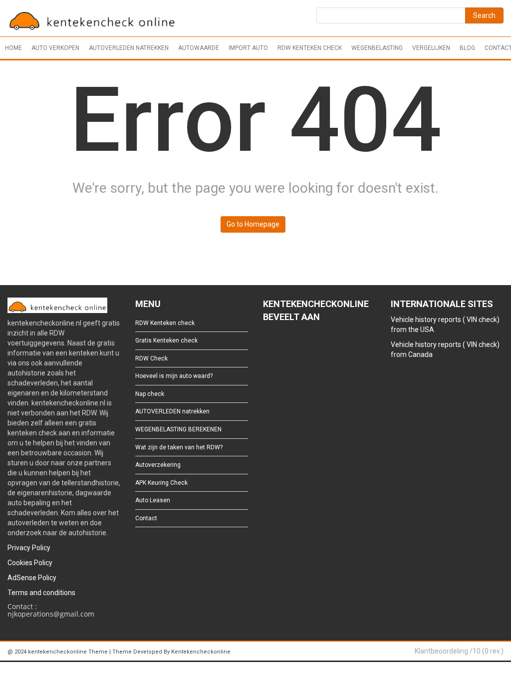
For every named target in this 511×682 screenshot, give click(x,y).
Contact (146, 518)
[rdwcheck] (92, 19)
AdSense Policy (31, 578)
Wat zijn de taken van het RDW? (179, 447)
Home (13, 47)
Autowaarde (198, 47)
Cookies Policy (29, 563)
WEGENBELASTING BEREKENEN (178, 429)
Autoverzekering (158, 464)
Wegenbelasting (377, 47)
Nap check (149, 393)
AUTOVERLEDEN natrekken (129, 47)
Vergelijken (431, 47)
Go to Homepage (253, 224)
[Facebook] (267, 344)
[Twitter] (283, 344)
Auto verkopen (55, 47)
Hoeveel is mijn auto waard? (174, 375)
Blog (467, 47)
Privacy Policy (28, 548)
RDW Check (151, 358)
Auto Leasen (152, 500)
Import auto (248, 47)
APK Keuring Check (161, 482)
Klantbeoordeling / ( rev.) (459, 651)
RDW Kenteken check (309, 47)
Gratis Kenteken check (166, 340)
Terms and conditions (41, 593)
